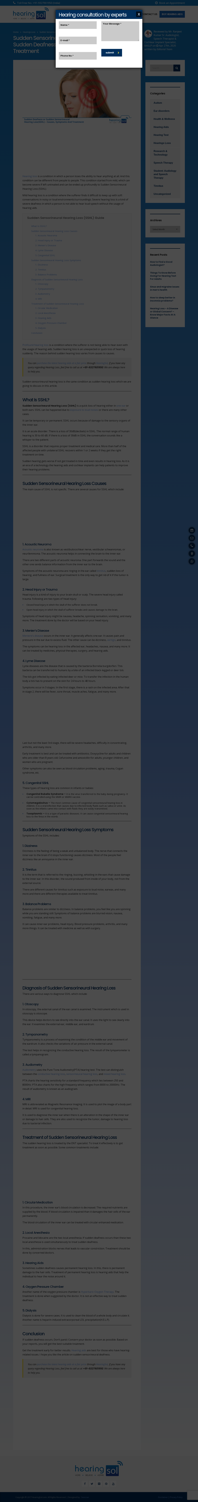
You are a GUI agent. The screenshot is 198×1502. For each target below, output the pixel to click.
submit (110, 52)
